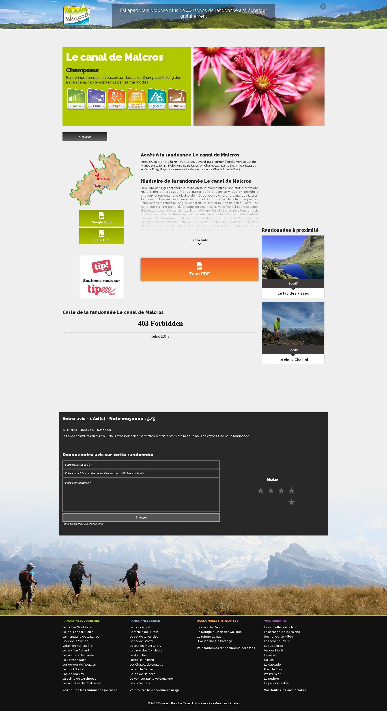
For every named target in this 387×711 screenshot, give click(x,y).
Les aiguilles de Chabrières (81, 683)
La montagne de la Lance (80, 636)
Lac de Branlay (73, 674)
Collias (268, 660)
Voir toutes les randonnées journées (89, 690)
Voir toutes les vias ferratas (285, 690)
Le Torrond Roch (74, 660)
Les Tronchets (140, 683)
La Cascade (272, 664)
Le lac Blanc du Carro (77, 632)
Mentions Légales (227, 703)
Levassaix (271, 655)
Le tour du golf (140, 627)
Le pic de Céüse (141, 669)
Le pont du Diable (276, 683)
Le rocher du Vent (277, 641)
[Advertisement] (293, 183)
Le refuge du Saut (209, 636)
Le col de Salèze (142, 641)
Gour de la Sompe (75, 641)
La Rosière (271, 678)
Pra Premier (272, 674)
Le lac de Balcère (142, 674)
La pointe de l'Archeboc (79, 678)
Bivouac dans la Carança (214, 641)
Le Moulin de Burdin (144, 632)
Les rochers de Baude (78, 655)
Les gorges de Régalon (79, 664)
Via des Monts (274, 650)
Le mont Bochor (73, 669)
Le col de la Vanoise (144, 636)
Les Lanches (138, 655)
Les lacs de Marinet (210, 627)
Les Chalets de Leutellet (147, 664)
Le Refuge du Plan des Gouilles (219, 632)
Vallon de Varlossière (77, 645)
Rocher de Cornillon (278, 636)
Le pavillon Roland (75, 650)
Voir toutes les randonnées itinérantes (226, 648)
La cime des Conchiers (146, 650)
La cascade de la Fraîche (282, 632)
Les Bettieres (273, 645)
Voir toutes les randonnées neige (155, 690)
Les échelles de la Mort (280, 627)
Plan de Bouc (273, 669)
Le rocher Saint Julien (77, 627)
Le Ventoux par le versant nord (151, 678)
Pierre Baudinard (142, 660)
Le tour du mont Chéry (145, 645)
